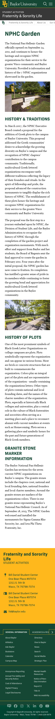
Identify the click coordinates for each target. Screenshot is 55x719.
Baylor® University (24, 711)
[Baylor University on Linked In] (34, 707)
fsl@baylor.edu (17, 611)
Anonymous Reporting (15, 671)
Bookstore (9, 651)
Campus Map (11, 660)
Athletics (9, 642)
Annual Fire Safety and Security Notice (15, 677)
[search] (43, 4)
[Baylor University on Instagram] (21, 707)
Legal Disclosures (13, 692)
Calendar (9, 656)
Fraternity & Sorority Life (22, 15)
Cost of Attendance (13, 683)
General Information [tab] (16, 632)
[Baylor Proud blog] (9, 707)
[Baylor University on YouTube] (46, 707)
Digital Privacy (11, 687)
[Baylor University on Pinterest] (40, 707)
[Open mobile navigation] (51, 4)
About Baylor (10, 637)
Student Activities (13, 12)
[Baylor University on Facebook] (15, 707)
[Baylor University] (19, 4)
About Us (41, 22)
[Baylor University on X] (28, 707)
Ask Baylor (10, 646)
